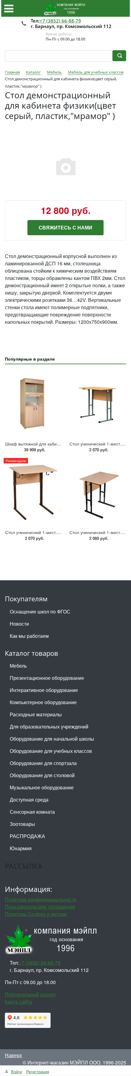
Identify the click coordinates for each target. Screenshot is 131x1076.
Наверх (13, 1055)
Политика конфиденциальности (40, 899)
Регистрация (37, 1071)
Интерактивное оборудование (44, 689)
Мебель (18, 665)
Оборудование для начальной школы (52, 738)
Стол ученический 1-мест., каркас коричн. (47, 532)
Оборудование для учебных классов (51, 750)
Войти (16, 1071)
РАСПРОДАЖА (27, 836)
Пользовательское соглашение (40, 906)
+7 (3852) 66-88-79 (60, 21)
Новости (19, 623)
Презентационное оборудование (47, 677)
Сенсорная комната (32, 811)
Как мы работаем (29, 635)
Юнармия (21, 848)
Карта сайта (18, 1001)
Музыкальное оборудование (42, 787)
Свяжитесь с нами (65, 227)
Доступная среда (29, 799)
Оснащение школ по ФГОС (40, 611)
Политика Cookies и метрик (35, 913)
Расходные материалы (36, 714)
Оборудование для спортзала (43, 763)
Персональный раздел (30, 994)
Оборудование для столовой (42, 775)
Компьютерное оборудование (43, 702)
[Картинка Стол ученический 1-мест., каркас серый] (97, 403)
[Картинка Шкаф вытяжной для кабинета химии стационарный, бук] (33, 403)
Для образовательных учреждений (49, 726)
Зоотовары (22, 823)
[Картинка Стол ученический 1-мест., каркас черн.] (97, 492)
